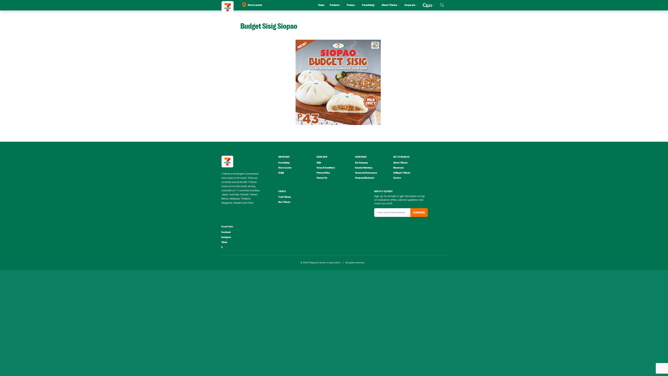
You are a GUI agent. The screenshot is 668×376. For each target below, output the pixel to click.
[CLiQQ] (428, 5)
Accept (657, 370)
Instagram (226, 237)
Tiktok (224, 242)
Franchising (283, 162)
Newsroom (398, 167)
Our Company (361, 162)
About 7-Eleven (400, 162)
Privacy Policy (323, 172)
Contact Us (322, 178)
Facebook (226, 232)
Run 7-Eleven (284, 202)
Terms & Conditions (326, 167)
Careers (397, 178)
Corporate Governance (366, 172)
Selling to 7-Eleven (401, 172)
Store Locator (255, 5)
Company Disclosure (364, 178)
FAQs (319, 162)
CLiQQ (281, 172)
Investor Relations (363, 167)
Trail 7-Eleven (284, 197)
